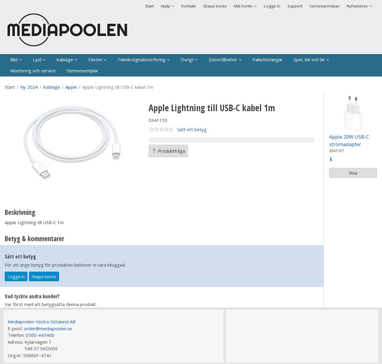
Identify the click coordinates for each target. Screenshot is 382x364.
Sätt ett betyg (192, 129)
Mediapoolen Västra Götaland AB (42, 322)
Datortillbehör (223, 59)
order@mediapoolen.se (48, 328)
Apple (71, 87)
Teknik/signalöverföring (141, 59)
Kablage (64, 59)
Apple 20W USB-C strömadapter (349, 140)
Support (294, 6)
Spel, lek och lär (309, 59)
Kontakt (188, 6)
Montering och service (33, 71)
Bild (14, 59)
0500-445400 (40, 335)
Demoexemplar (82, 71)
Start (149, 6)
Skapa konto (215, 6)
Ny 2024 (29, 87)
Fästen (95, 59)
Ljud (37, 59)
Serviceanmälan (324, 6)
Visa (353, 173)
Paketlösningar (267, 59)
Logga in (272, 6)
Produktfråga (171, 151)
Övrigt (187, 59)
